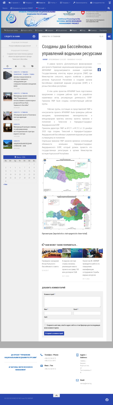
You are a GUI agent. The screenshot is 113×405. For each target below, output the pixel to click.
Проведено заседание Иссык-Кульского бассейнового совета (50, 264)
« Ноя (5, 184)
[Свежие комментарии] (24, 66)
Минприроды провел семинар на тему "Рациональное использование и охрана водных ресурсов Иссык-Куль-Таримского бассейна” (25, 100)
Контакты (103, 30)
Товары (31, 74)
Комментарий (49, 294)
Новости (46, 36)
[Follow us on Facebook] (34, 36)
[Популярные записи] (16, 66)
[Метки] (32, 66)
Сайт (46, 317)
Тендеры (25, 74)
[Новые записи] (7, 66)
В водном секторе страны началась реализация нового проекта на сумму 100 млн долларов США (70, 266)
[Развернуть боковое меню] (109, 36)
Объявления (18, 74)
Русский (41, 8)
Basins (5, 8)
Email (76, 309)
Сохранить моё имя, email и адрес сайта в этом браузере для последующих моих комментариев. (72, 326)
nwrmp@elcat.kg (85, 383)
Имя (46, 309)
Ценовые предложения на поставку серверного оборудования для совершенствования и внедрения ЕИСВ (25, 81)
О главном (55, 36)
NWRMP (45, 59)
